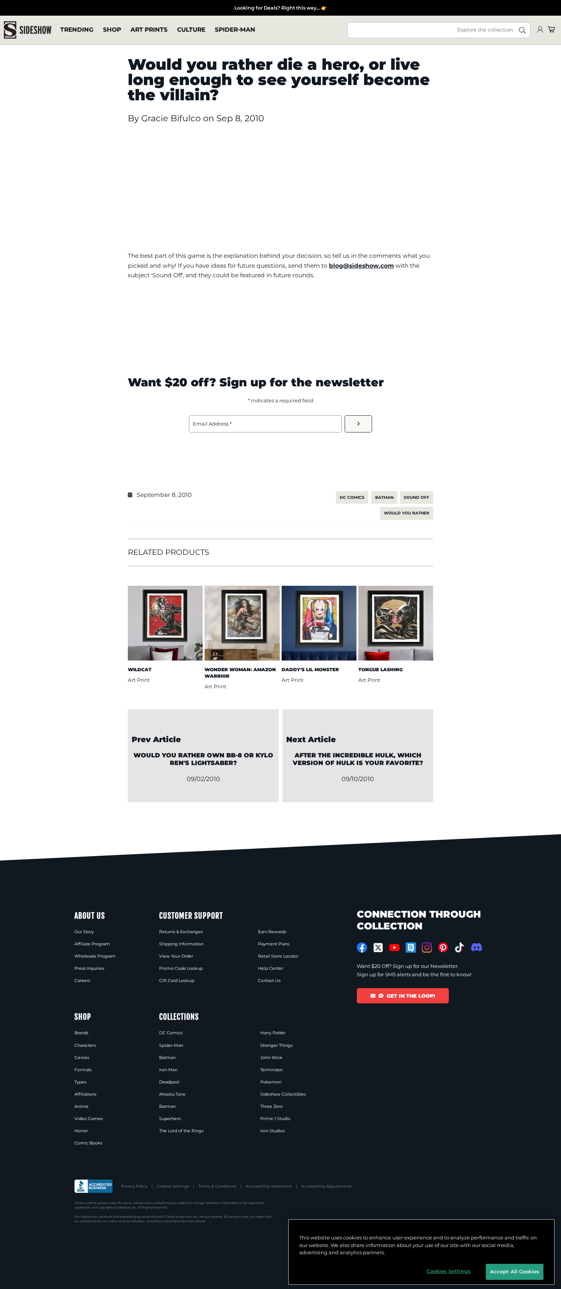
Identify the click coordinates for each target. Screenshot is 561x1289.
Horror (81, 1130)
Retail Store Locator (278, 956)
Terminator (271, 1069)
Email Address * (212, 424)
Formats (83, 1069)
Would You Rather (406, 513)
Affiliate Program (92, 944)
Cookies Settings (173, 1186)
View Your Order (176, 956)
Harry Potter (272, 1032)
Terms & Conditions (217, 1186)
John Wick (271, 1057)
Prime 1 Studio (275, 1118)
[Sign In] (540, 30)
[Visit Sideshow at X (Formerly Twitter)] (378, 947)
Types (80, 1082)
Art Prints (149, 30)
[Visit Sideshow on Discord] (476, 947)
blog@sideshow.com (361, 265)
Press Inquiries (89, 968)
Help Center (270, 968)
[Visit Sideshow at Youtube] (394, 947)
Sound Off (416, 497)
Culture (191, 30)
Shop (112, 30)
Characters (85, 1045)
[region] (421, 1252)
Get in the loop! (411, 996)
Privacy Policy (134, 1186)
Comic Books (88, 1143)
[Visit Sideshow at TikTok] (459, 947)
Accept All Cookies (514, 1271)
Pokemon (270, 1082)
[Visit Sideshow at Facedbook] (362, 947)
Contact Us (269, 980)
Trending (77, 30)
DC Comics (352, 497)
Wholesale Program (95, 956)
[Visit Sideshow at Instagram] (427, 947)
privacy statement (166, 1221)
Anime (81, 1106)
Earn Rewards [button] (272, 931)
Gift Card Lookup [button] (176, 980)
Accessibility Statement (269, 1186)
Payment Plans (273, 944)
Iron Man (168, 1069)
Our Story (84, 931)
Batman (384, 497)
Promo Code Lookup (181, 968)
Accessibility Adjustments (326, 1186)
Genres (81, 1057)
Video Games (88, 1118)
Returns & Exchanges (181, 931)
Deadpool (169, 1082)
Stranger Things (276, 1045)
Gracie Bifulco (172, 118)
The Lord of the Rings (181, 1130)
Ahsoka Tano (172, 1094)
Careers (82, 980)
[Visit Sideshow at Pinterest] (443, 947)
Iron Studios (272, 1130)
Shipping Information (181, 944)
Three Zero (271, 1106)
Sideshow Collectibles (283, 1094)
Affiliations (85, 1094)
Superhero (170, 1118)
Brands (81, 1032)
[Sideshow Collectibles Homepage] (28, 30)
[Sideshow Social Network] (411, 947)
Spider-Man (235, 30)
